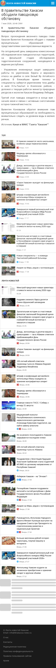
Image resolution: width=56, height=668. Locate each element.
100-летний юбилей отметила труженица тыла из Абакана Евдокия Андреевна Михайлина (34, 364)
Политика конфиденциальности (18, 651)
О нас (6, 637)
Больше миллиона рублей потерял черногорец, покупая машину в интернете (33, 541)
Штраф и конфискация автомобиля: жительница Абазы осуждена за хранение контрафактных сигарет (33, 197)
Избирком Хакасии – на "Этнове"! (32, 476)
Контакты (7, 642)
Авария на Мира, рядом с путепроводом (35, 268)
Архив (6, 660)
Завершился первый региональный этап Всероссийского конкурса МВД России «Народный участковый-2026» (35, 211)
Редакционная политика (14, 646)
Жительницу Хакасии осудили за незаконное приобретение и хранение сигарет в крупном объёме (34, 570)
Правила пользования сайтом (17, 656)
